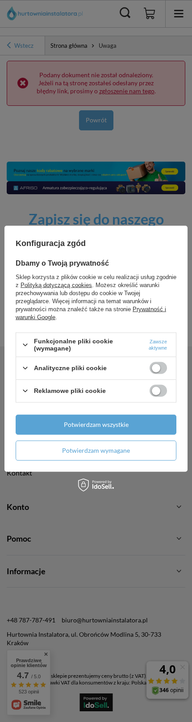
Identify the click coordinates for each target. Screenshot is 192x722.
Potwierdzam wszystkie (96, 424)
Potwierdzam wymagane (96, 450)
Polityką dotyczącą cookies (56, 285)
